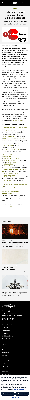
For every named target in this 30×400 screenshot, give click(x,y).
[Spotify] (3, 319)
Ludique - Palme (8, 164)
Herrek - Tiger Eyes (8, 131)
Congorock (6, 138)
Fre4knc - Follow (8, 180)
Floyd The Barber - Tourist (11, 173)
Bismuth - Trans (8, 165)
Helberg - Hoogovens (9, 175)
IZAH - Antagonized (19, 188)
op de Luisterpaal (17, 120)
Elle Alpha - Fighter (9, 177)
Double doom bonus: (7, 188)
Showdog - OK (7, 156)
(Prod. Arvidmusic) (11, 162)
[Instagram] (5, 319)
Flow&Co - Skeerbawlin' (9, 136)
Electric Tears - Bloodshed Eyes (11, 149)
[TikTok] (10, 319)
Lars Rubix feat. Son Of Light (11, 160)
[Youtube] (13, 319)
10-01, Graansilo (8, 145)
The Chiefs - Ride (7, 154)
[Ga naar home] (15, 2)
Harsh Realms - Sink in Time (11, 158)
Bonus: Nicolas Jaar (7, 184)
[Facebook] (8, 319)
